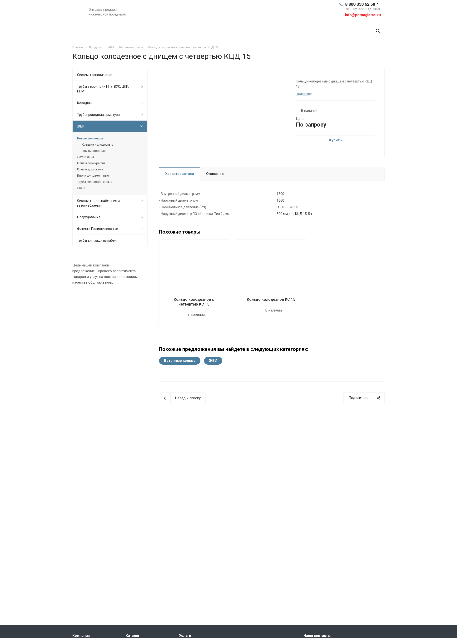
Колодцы (84, 103)
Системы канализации (94, 75)
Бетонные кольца (179, 360)
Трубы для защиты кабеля (98, 240)
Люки (81, 188)
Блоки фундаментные (93, 175)
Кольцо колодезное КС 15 (271, 299)
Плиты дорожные (90, 169)
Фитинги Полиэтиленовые (97, 229)
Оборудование (88, 217)
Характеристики (179, 174)
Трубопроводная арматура (98, 115)
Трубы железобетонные (94, 182)
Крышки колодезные (97, 144)
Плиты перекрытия (91, 163)
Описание (215, 174)
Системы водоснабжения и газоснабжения (98, 203)
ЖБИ (213, 360)
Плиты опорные (93, 151)
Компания (81, 635)
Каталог (133, 635)
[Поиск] (378, 31)
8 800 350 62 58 (360, 4)
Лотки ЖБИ (85, 157)
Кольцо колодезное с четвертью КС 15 (194, 301)
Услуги (185, 635)
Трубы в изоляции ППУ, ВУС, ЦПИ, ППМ (103, 89)
